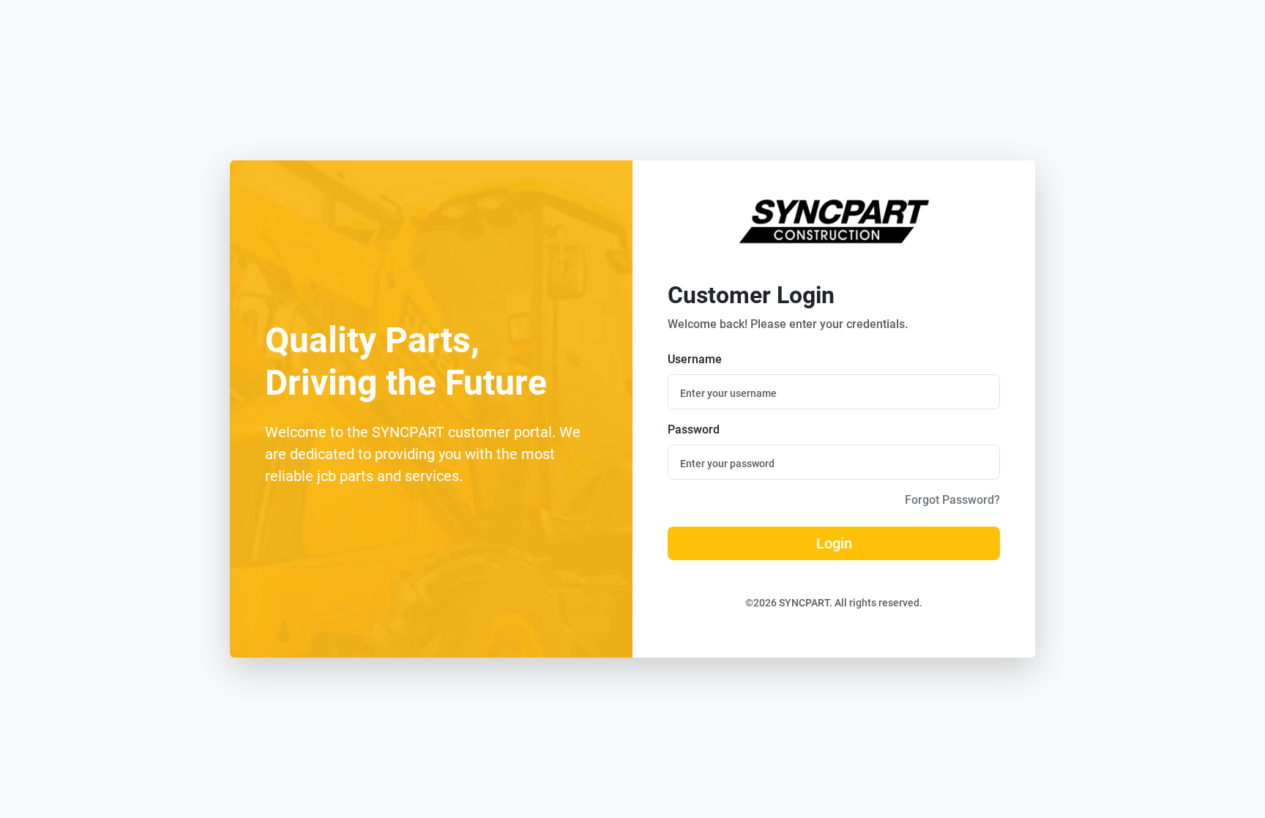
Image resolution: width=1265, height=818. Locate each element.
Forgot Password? (952, 500)
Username (695, 359)
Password (694, 429)
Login (834, 543)
